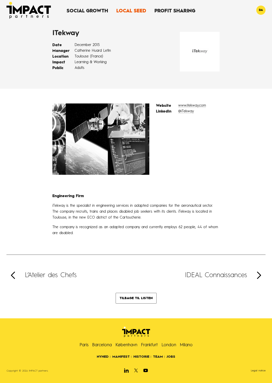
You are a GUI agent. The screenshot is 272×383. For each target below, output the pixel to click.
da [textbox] (261, 10)
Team (158, 356)
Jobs (171, 356)
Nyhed (103, 356)
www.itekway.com (192, 106)
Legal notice (258, 370)
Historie (141, 356)
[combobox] (261, 10)
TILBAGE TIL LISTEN (136, 298)
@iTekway (186, 111)
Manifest (121, 356)
